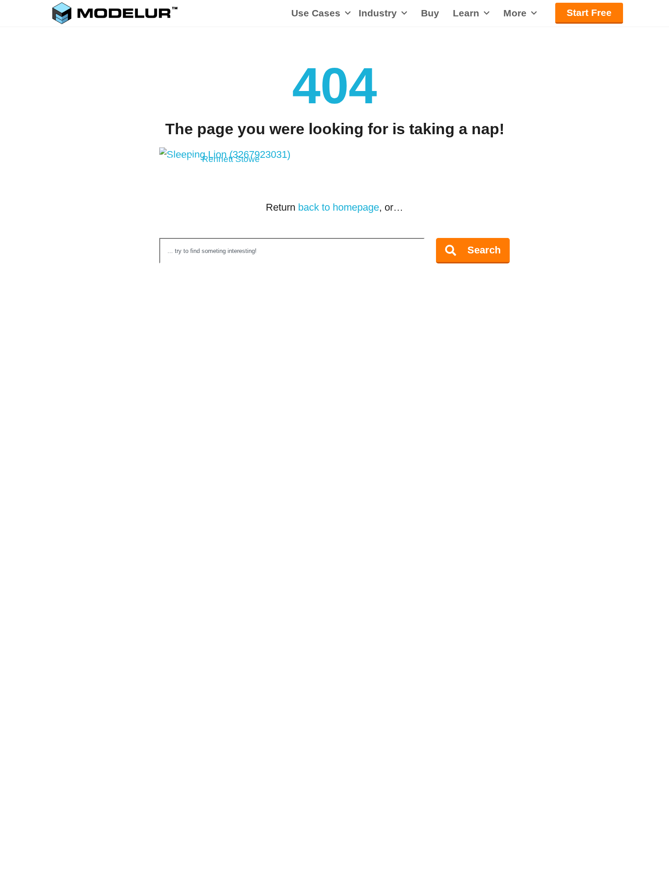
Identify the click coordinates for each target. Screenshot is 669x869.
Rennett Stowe (231, 159)
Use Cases (315, 13)
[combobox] (292, 250)
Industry (378, 13)
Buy (430, 13)
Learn (466, 13)
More (515, 13)
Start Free (589, 12)
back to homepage (338, 207)
